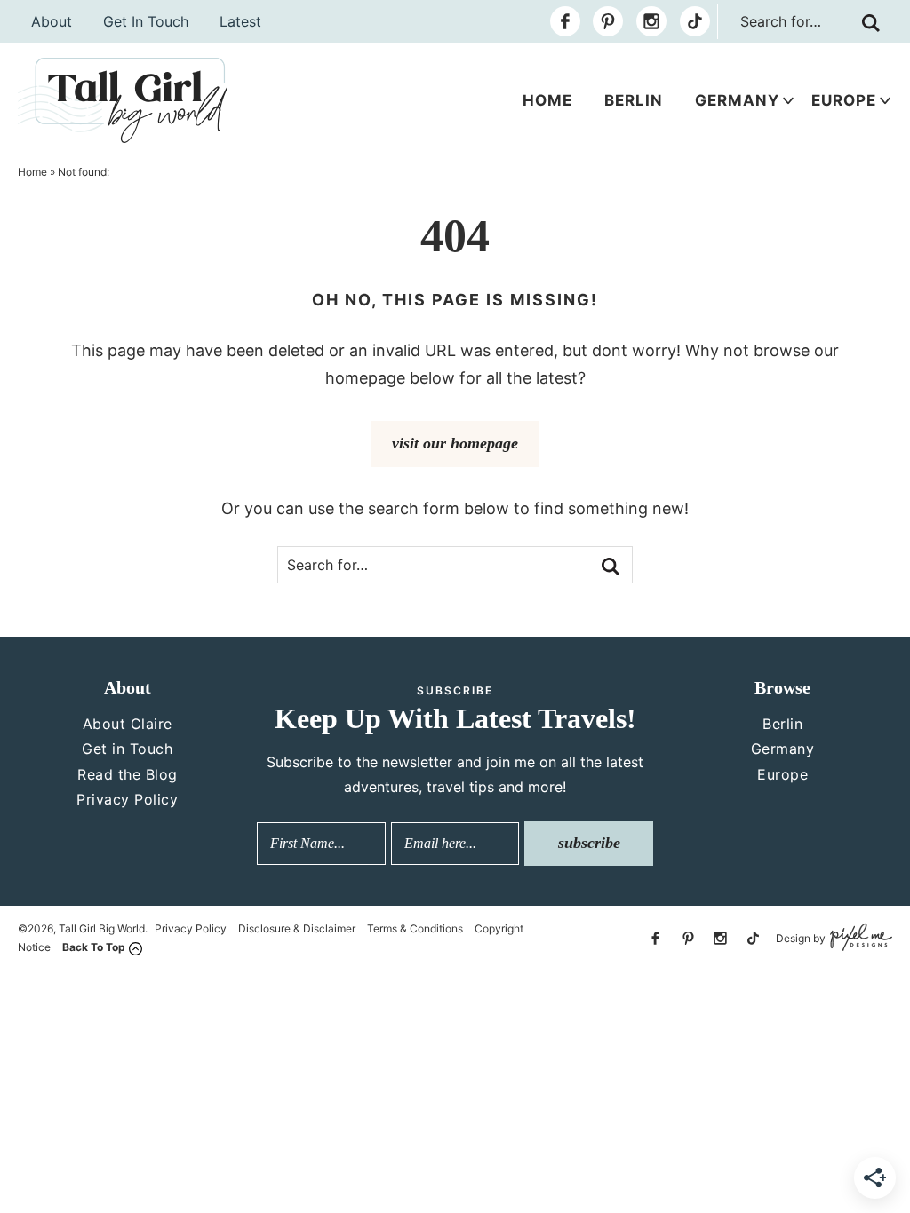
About (51, 21)
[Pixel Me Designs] (859, 938)
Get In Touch (145, 21)
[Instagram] (651, 21)
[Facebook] (565, 21)
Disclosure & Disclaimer (296, 928)
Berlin (633, 100)
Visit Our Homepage (455, 443)
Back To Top (93, 947)
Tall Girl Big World (123, 100)
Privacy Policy (127, 799)
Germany (737, 100)
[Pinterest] (608, 21)
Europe (843, 100)
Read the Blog (127, 774)
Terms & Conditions (415, 928)
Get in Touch (127, 748)
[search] (871, 23)
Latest (240, 21)
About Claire (127, 724)
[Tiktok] (695, 21)
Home (547, 100)
